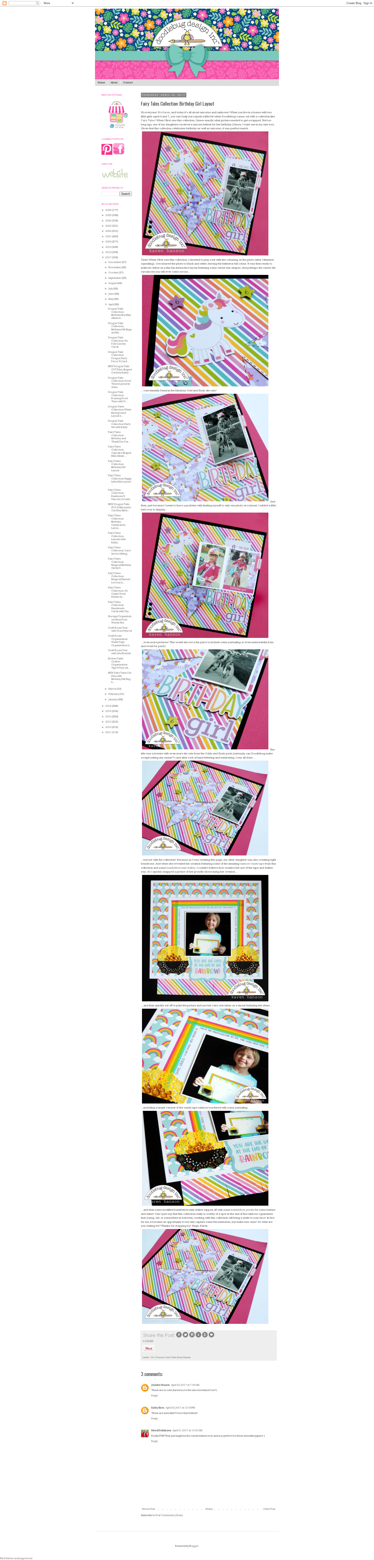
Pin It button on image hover (16, 1558)
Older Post (269, 1509)
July (110, 288)
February (113, 694)
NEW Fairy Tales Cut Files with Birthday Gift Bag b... (119, 677)
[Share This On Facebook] (179, 1337)
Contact (128, 82)
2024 (108, 220)
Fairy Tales (171, 1357)
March (112, 688)
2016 (108, 706)
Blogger (193, 1546)
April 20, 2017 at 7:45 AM (185, 1385)
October (113, 272)
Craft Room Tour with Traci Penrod (120, 629)
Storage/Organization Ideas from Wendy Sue (119, 619)
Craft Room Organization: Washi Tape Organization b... (119, 640)
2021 (108, 236)
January (113, 699)
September (115, 278)
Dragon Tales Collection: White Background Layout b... (119, 411)
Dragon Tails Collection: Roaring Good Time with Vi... (118, 396)
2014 (108, 716)
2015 (108, 711)
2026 (108, 210)
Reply (154, 1395)
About (114, 82)
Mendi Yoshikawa (161, 1430)
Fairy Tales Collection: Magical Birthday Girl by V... (119, 563)
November (114, 267)
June (111, 293)
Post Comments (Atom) (169, 1515)
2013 (108, 721)
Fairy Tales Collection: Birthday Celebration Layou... (116, 522)
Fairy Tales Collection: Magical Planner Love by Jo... (119, 578)
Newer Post (148, 1509)
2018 (108, 252)
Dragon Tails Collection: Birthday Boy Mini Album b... (119, 313)
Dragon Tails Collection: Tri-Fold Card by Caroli (118, 342)
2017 (108, 257)
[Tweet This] (185, 1337)
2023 (108, 225)
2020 (108, 241)
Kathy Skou (157, 1407)
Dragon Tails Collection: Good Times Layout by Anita (119, 382)
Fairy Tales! (148, 120)
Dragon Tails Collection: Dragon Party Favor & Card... (118, 356)
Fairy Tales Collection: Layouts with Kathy (117, 537)
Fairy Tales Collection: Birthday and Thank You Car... (119, 437)
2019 (108, 247)
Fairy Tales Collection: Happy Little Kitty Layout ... (120, 480)
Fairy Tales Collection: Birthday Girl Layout (117, 466)
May (111, 299)
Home (101, 82)
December (115, 262)
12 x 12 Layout (157, 1357)
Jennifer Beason (160, 1385)
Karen (166, 112)
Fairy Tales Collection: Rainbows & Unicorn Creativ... (120, 494)
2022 (108, 231)
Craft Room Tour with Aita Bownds (119, 652)
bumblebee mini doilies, (181, 868)
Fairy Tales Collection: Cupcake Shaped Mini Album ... (119, 451)
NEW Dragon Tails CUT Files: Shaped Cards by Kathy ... (120, 369)
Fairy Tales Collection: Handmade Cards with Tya (118, 606)
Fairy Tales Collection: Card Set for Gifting (119, 550)
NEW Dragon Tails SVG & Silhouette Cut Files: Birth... (119, 507)
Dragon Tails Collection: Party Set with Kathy (119, 424)
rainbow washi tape (251, 863)
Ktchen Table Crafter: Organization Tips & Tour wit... (119, 663)
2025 (108, 215)
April (111, 304)
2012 (108, 727)
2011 (108, 732)
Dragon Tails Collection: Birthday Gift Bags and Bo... (120, 328)
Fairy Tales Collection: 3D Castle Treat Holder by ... (118, 592)
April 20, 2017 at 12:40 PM (180, 1407)
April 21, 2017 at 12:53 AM (187, 1430)
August (112, 283)
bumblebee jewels (243, 1210)
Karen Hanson (184, 1357)
